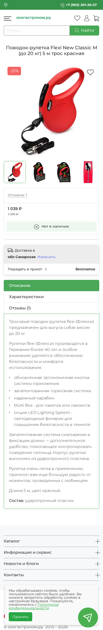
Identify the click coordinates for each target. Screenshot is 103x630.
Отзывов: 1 (17, 195)
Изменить (46, 257)
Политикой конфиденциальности (34, 606)
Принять (20, 616)
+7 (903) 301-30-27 (81, 5)
